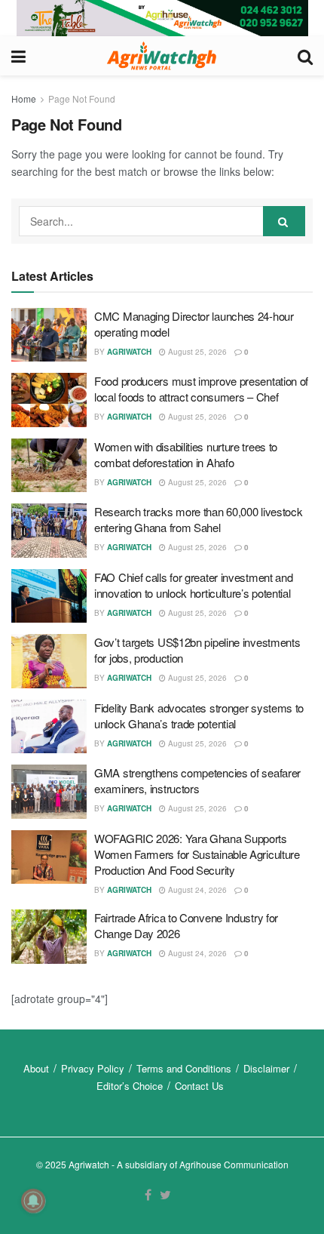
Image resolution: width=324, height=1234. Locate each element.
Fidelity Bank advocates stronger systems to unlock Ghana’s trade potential (199, 715)
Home (23, 98)
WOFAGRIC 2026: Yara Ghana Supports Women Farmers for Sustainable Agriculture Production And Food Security (197, 854)
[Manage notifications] (33, 1201)
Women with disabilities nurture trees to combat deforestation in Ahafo (185, 454)
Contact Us (199, 1086)
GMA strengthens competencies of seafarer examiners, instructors (197, 780)
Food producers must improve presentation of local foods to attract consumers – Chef (201, 389)
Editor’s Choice (129, 1086)
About (36, 1068)
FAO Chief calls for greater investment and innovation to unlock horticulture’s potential (193, 585)
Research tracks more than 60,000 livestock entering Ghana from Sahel (198, 519)
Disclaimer (266, 1068)
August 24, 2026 (196, 890)
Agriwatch (129, 351)
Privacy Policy (92, 1068)
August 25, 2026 (196, 351)
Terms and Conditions (183, 1068)
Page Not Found (81, 98)
